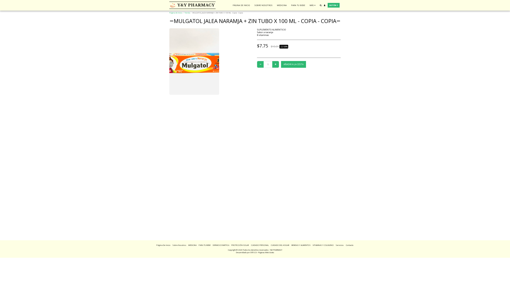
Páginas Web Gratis (266, 252)
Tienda (187, 13)
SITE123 (253, 252)
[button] (320, 5)
